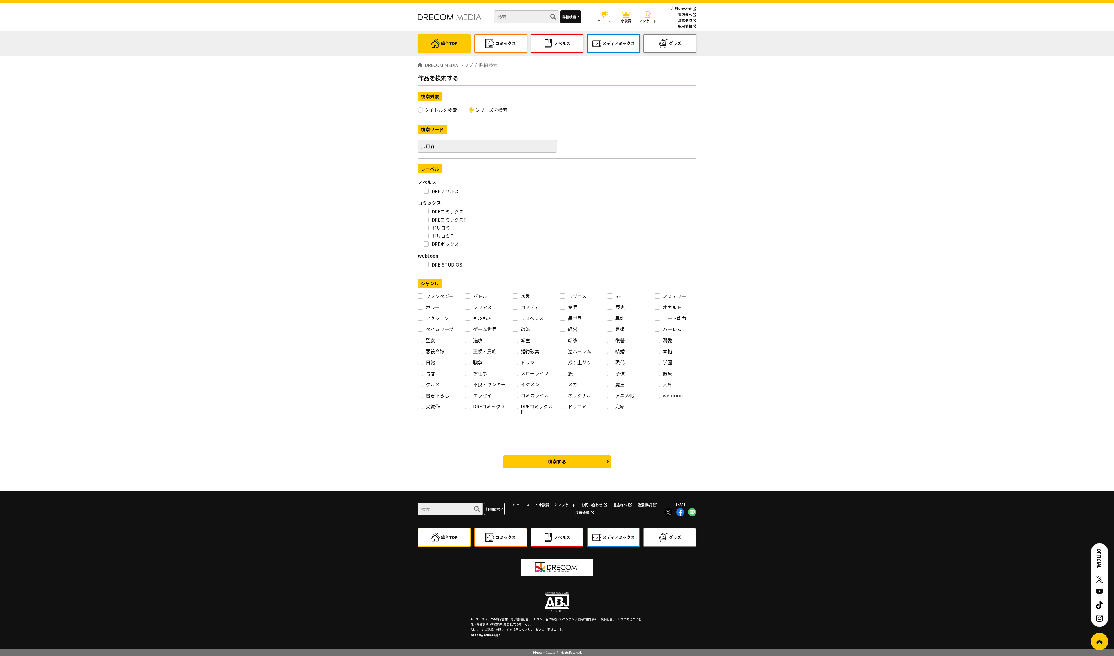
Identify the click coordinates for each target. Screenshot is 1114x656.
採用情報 (685, 25)
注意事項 (685, 20)
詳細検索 (569, 16)
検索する (557, 461)
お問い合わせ (682, 8)
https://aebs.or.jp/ (485, 635)
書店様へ (685, 14)
